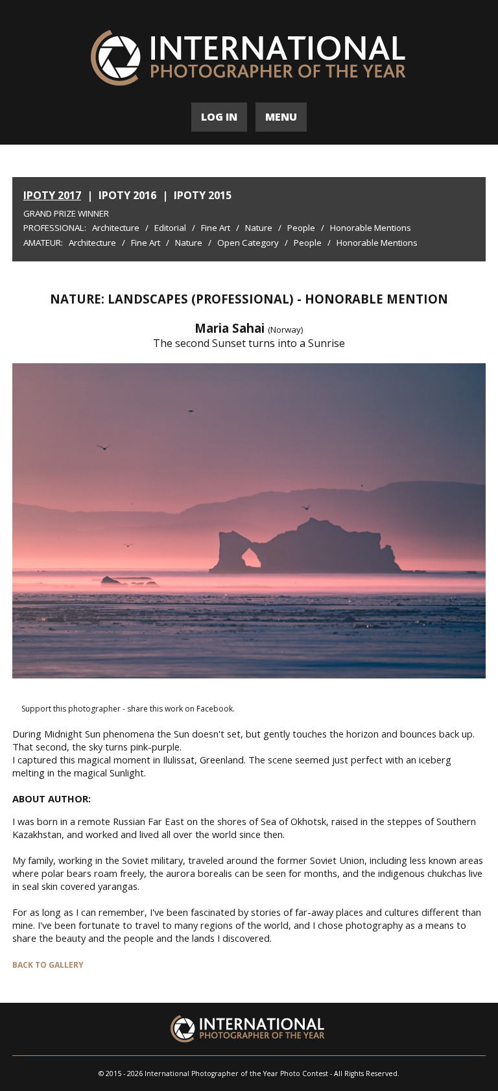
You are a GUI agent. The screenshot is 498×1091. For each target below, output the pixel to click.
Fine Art (215, 228)
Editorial (170, 228)
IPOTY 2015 (202, 195)
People (301, 228)
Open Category (248, 242)
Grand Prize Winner (66, 213)
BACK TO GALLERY (48, 964)
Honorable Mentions (370, 228)
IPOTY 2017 (52, 195)
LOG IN (219, 117)
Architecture (115, 228)
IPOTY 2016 (127, 195)
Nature (258, 228)
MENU (281, 117)
